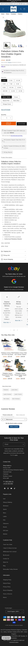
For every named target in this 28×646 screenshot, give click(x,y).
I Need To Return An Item (10, 548)
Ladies (5, 516)
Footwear (13, 13)
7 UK (11, 84)
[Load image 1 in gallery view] (7, 45)
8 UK (17, 84)
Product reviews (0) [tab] (7, 415)
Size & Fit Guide (5, 109)
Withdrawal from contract (9, 551)
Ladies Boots (14, 389)
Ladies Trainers (18, 394)
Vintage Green (7, 104)
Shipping (10, 62)
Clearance (6, 523)
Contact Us (6, 558)
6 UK (4, 84)
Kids (4, 520)
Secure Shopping (7, 590)
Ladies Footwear (7, 394)
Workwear (5, 505)
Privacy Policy (6, 586)
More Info (6, 322)
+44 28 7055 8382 (8, 483)
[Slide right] (26, 46)
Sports (5, 509)
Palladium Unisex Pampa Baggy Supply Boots (20, 375)
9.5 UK (11, 87)
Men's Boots (6, 398)
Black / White (6, 97)
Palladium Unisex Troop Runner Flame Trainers (7, 375)
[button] (3, 9)
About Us (5, 562)
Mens (7, 13)
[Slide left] (1, 46)
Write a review (14, 426)
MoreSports (11, 625)
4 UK (4, 80)
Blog (4, 565)
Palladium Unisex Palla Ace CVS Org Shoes (7, 353)
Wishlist (5, 534)
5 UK (11, 80)
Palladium (6, 389)
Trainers (20, 13)
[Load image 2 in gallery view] (14, 45)
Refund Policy (6, 583)
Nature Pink (6, 100)
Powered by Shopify (18, 625)
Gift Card (5, 530)
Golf (4, 498)
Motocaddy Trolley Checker (10, 569)
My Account (6, 555)
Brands (5, 527)
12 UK (20, 91)
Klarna (5, 597)
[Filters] (2, 419)
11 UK (13, 91)
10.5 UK (5, 91)
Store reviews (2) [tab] (20, 415)
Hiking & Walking (7, 502)
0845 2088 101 (9, 481)
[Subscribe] (23, 444)
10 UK (19, 87)
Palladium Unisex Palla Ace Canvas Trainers (20, 353)
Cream (16, 97)
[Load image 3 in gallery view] (21, 45)
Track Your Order (7, 544)
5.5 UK (18, 80)
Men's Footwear (16, 398)
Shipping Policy (7, 579)
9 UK (4, 87)
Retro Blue (16, 100)
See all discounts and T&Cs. (17, 135)
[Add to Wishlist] (11, 340)
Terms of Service (7, 593)
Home (2, 13)
